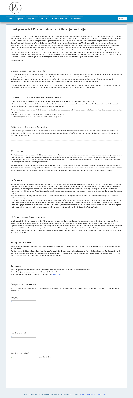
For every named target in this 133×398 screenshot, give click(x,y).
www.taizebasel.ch (57, 274)
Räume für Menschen (59, 19)
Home (10, 19)
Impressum (91, 394)
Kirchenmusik (76, 19)
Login (82, 394)
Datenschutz (103, 394)
